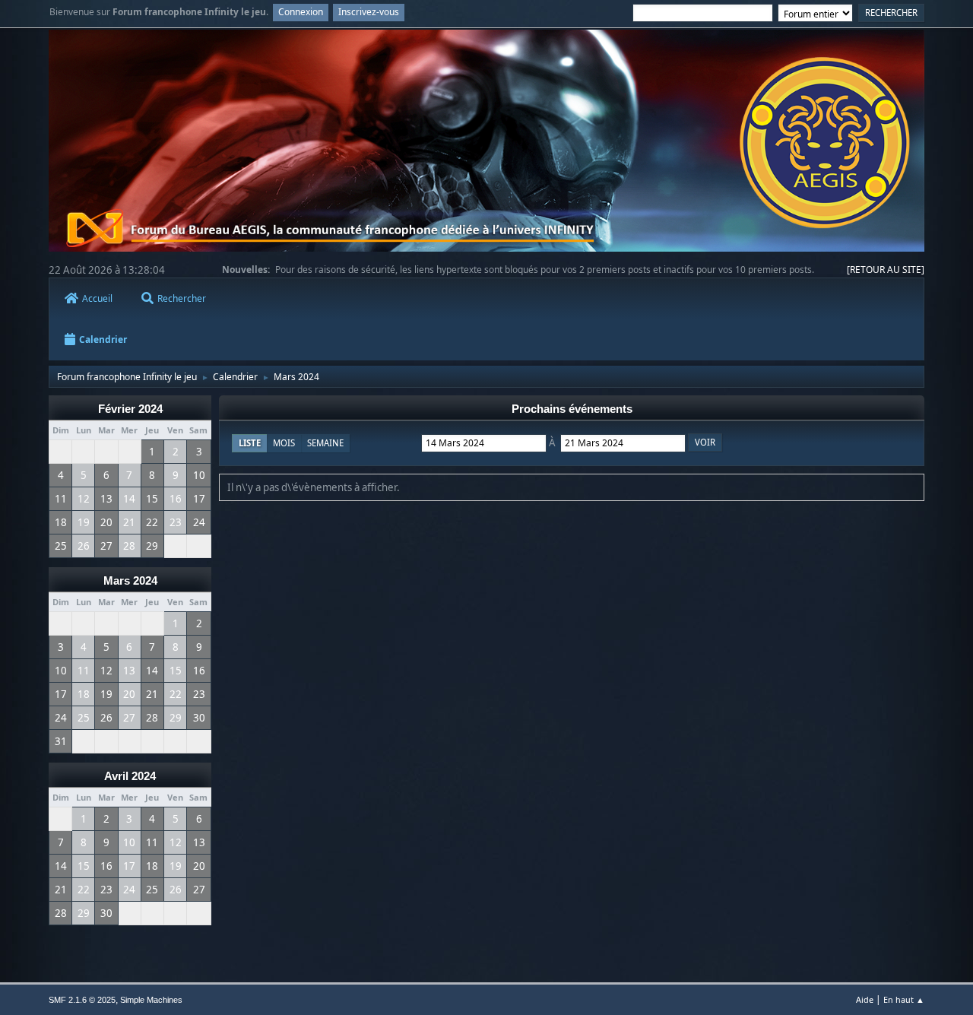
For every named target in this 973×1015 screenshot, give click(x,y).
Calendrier (103, 339)
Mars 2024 (130, 581)
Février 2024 (130, 409)
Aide (864, 999)
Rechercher (181, 298)
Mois (284, 443)
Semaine (325, 443)
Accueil (97, 298)
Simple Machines (151, 999)
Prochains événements (572, 409)
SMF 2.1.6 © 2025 (82, 999)
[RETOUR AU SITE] (885, 269)
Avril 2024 (130, 776)
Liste (250, 443)
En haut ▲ (903, 999)
